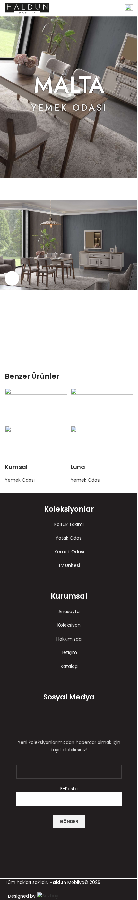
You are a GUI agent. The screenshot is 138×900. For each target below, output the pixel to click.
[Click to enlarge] (12, 278)
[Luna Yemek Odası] (102, 406)
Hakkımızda (69, 639)
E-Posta (69, 789)
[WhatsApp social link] (77, 342)
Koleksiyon (69, 625)
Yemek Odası (20, 480)
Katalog (69, 666)
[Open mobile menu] (129, 8)
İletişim (69, 652)
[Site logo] (27, 8)
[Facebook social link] (61, 342)
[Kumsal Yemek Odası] (36, 406)
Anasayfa (69, 611)
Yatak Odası (69, 538)
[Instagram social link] (75, 721)
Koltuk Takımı (69, 524)
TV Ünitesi (69, 565)
